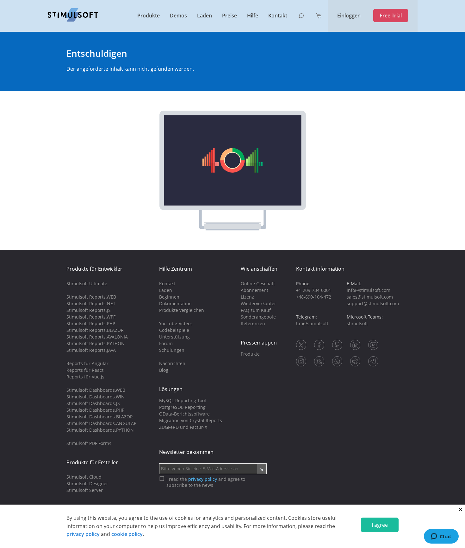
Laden (204, 15)
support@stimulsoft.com (373, 303)
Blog (163, 370)
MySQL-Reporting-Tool (182, 400)
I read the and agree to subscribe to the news (205, 482)
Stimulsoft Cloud (84, 477)
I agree (380, 524)
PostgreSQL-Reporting (182, 407)
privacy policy (83, 534)
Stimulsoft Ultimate (86, 283)
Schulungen (171, 350)
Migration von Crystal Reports (190, 420)
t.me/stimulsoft (312, 323)
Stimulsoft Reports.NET (90, 303)
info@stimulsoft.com (368, 290)
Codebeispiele (174, 330)
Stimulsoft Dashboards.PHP (95, 410)
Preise (229, 15)
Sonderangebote (258, 317)
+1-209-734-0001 (313, 290)
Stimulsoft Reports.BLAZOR (95, 330)
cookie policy (127, 534)
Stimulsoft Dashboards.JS (93, 403)
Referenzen (253, 323)
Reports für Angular (87, 363)
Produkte (148, 15)
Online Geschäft (258, 283)
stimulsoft (357, 323)
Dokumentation (175, 303)
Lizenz (247, 297)
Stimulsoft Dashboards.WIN (95, 397)
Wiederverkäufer (258, 303)
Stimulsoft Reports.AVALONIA (97, 337)
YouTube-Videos (176, 323)
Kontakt (277, 15)
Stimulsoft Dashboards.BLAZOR (99, 417)
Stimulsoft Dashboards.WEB (95, 390)
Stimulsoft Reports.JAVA (91, 350)
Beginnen (169, 297)
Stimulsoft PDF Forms (88, 443)
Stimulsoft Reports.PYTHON (95, 343)
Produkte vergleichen (181, 310)
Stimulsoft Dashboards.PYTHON (100, 430)
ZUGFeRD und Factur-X (183, 427)
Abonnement (254, 290)
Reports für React (84, 370)
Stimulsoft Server (84, 490)
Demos (178, 15)
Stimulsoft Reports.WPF (90, 317)
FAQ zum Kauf (256, 310)
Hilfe (252, 15)
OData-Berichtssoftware (184, 414)
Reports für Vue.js (85, 377)
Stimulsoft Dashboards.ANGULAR (101, 423)
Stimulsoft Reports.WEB (91, 297)
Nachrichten (172, 363)
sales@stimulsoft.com (370, 297)
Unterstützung (174, 337)
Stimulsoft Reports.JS (88, 310)
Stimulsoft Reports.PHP (90, 323)
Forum (166, 343)
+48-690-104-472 (313, 297)
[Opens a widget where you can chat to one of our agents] (441, 537)
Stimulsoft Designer (87, 483)
